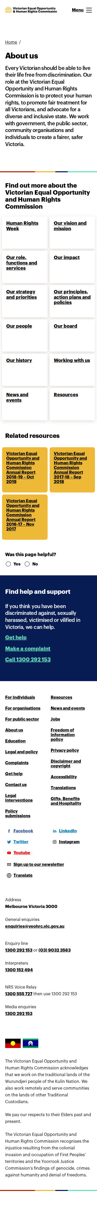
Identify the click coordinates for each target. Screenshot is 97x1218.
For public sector (22, 719)
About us (14, 730)
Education (15, 741)
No (35, 564)
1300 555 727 (18, 994)
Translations (63, 788)
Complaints (16, 763)
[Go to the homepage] (31, 10)
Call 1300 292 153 (28, 659)
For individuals (20, 697)
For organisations (22, 708)
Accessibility (64, 777)
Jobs (55, 719)
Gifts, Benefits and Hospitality (66, 801)
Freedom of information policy (63, 735)
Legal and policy (21, 752)
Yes (16, 564)
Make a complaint (27, 648)
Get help (16, 637)
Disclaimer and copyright (66, 763)
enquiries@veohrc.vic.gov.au (34, 926)
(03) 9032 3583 (55, 950)
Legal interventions (19, 798)
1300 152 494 (19, 970)
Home (11, 42)
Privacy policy (65, 750)
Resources (61, 697)
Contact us (16, 785)
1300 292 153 (18, 950)
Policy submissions (17, 813)
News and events (68, 708)
